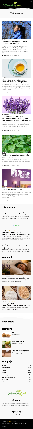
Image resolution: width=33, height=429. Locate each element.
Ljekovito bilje (5, 114)
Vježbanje (4, 39)
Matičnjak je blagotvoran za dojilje (15, 155)
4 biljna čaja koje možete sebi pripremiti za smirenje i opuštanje (15, 81)
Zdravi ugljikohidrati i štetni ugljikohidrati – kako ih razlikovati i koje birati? (16, 234)
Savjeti (4, 152)
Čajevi (3, 77)
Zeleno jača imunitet (18, 341)
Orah (13, 332)
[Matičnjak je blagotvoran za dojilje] (16, 144)
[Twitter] (19, 415)
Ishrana (4, 230)
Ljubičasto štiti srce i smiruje (13, 190)
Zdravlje (4, 187)
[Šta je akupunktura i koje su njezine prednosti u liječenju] (6, 353)
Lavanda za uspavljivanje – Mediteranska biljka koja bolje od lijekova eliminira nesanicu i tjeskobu (16, 118)
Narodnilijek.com (10, 421)
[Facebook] (13, 415)
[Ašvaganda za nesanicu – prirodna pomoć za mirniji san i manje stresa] (16, 267)
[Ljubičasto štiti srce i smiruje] (16, 178)
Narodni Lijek (5, 55)
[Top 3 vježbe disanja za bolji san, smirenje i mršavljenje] (16, 30)
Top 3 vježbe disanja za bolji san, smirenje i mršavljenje (15, 43)
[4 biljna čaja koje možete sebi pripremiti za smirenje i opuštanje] (16, 68)
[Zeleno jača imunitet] (6, 344)
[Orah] (6, 335)
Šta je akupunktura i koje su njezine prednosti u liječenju (20, 351)
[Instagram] (16, 415)
